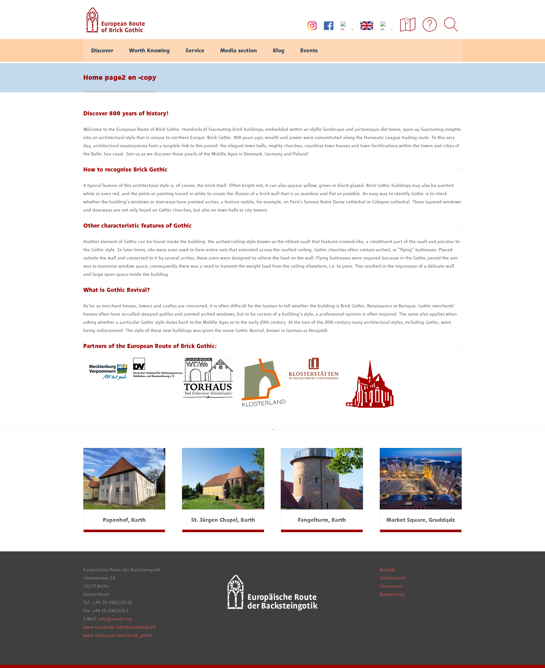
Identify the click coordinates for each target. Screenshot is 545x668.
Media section (238, 50)
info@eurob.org (115, 619)
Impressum (391, 586)
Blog (278, 50)
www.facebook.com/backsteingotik (119, 627)
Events (309, 50)
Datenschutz (392, 594)
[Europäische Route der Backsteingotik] (114, 30)
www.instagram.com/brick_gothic (118, 635)
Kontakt (387, 569)
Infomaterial (393, 578)
